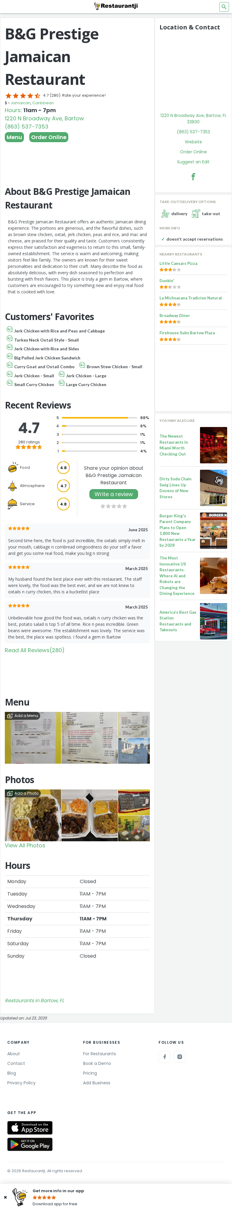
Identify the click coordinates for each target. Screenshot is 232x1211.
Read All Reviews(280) (35, 650)
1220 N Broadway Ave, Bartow (44, 118)
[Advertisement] (77, 158)
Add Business (96, 1083)
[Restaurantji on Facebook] (165, 1057)
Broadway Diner (175, 315)
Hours (13, 110)
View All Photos (25, 845)
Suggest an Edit (193, 162)
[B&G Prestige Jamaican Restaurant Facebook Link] (193, 176)
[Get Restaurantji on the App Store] (30, 1128)
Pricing (90, 1073)
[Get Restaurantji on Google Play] (30, 1144)
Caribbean (43, 103)
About (13, 1054)
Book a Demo (97, 1063)
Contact (16, 1063)
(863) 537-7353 (26, 126)
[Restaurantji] (116, 6)
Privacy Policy (21, 1083)
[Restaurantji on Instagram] (180, 1057)
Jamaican (21, 103)
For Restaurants (99, 1054)
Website (193, 142)
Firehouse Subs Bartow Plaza (187, 332)
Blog (11, 1073)
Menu (14, 137)
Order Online (48, 137)
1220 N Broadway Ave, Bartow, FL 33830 (193, 118)
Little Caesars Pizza (178, 263)
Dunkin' (167, 280)
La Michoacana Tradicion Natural (191, 297)
